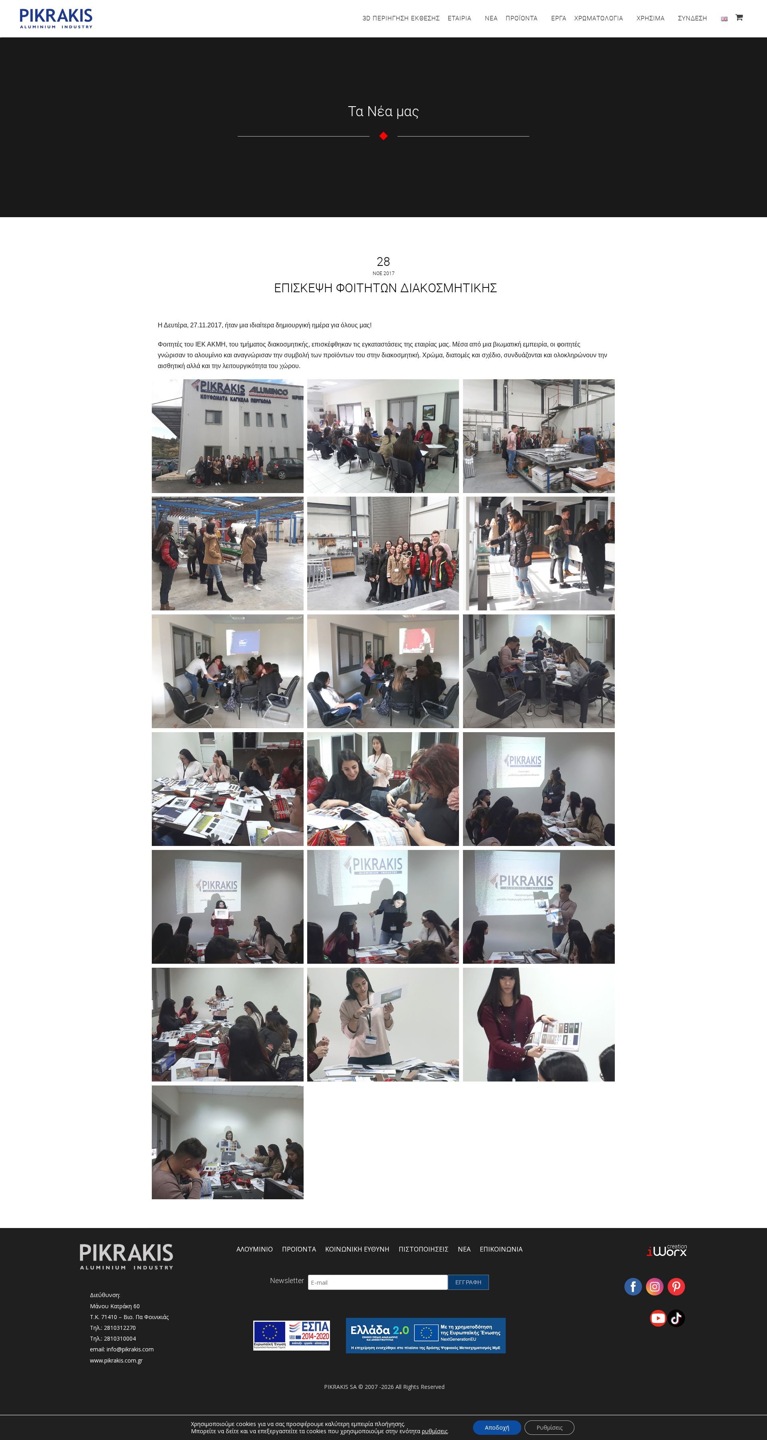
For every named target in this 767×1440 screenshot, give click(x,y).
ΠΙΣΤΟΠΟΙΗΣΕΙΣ (424, 1249)
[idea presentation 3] (539, 907)
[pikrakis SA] (228, 436)
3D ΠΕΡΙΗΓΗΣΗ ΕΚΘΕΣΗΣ (401, 18)
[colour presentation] (383, 671)
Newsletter (287, 1280)
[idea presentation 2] (383, 907)
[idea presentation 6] (539, 1024)
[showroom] (539, 553)
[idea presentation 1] (228, 907)
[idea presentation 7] (228, 1142)
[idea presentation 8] (539, 789)
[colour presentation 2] (228, 671)
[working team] (383, 789)
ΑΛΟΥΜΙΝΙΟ (254, 1249)
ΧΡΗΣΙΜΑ (651, 18)
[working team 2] (228, 789)
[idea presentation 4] (228, 1024)
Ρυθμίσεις (549, 1427)
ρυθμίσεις (434, 1431)
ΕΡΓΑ (558, 18)
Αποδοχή (497, 1427)
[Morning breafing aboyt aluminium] (383, 436)
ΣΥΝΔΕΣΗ (692, 18)
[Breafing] (539, 671)
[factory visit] (228, 553)
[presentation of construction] (539, 436)
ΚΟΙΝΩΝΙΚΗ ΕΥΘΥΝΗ (357, 1249)
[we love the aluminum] (383, 553)
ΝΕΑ (491, 18)
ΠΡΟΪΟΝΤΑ (522, 18)
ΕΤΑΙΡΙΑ (459, 18)
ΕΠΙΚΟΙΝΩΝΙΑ (501, 1249)
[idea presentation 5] (383, 1024)
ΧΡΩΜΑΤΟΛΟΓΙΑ (598, 18)
